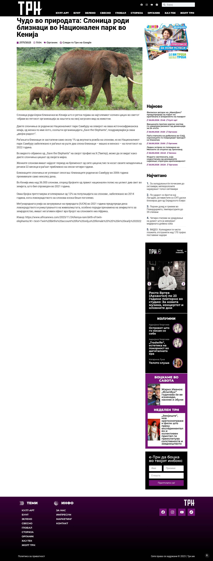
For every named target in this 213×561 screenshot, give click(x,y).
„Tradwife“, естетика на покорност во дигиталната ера (159, 348)
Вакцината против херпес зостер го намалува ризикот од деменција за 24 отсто (166, 126)
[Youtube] (152, 4)
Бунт (76, 13)
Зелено (90, 13)
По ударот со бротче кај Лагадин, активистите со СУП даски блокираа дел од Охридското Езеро (166, 198)
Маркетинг (64, 519)
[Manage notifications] (207, 555)
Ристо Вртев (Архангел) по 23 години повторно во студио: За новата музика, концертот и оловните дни (166, 300)
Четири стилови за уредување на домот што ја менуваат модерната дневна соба (165, 221)
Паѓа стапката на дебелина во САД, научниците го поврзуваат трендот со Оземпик (166, 137)
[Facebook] (141, 4)
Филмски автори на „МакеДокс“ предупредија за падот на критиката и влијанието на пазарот (166, 114)
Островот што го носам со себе (159, 330)
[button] (149, 284)
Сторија (137, 13)
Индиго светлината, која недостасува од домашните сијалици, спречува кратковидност (166, 159)
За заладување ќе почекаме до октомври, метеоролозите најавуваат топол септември (165, 186)
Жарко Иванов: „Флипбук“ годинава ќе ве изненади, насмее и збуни (172, 394)
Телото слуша (159, 362)
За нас (61, 510)
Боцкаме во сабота (166, 378)
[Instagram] (146, 4)
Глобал (120, 13)
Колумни (166, 319)
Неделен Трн (166, 410)
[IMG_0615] (166, 59)
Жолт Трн (187, 13)
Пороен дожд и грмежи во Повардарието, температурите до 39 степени (165, 209)
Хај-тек (170, 13)
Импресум (63, 514)
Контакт (62, 523)
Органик (154, 13)
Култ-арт (62, 13)
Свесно (105, 13)
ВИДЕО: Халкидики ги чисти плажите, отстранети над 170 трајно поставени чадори (166, 232)
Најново (154, 106)
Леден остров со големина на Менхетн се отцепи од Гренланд (164, 148)
